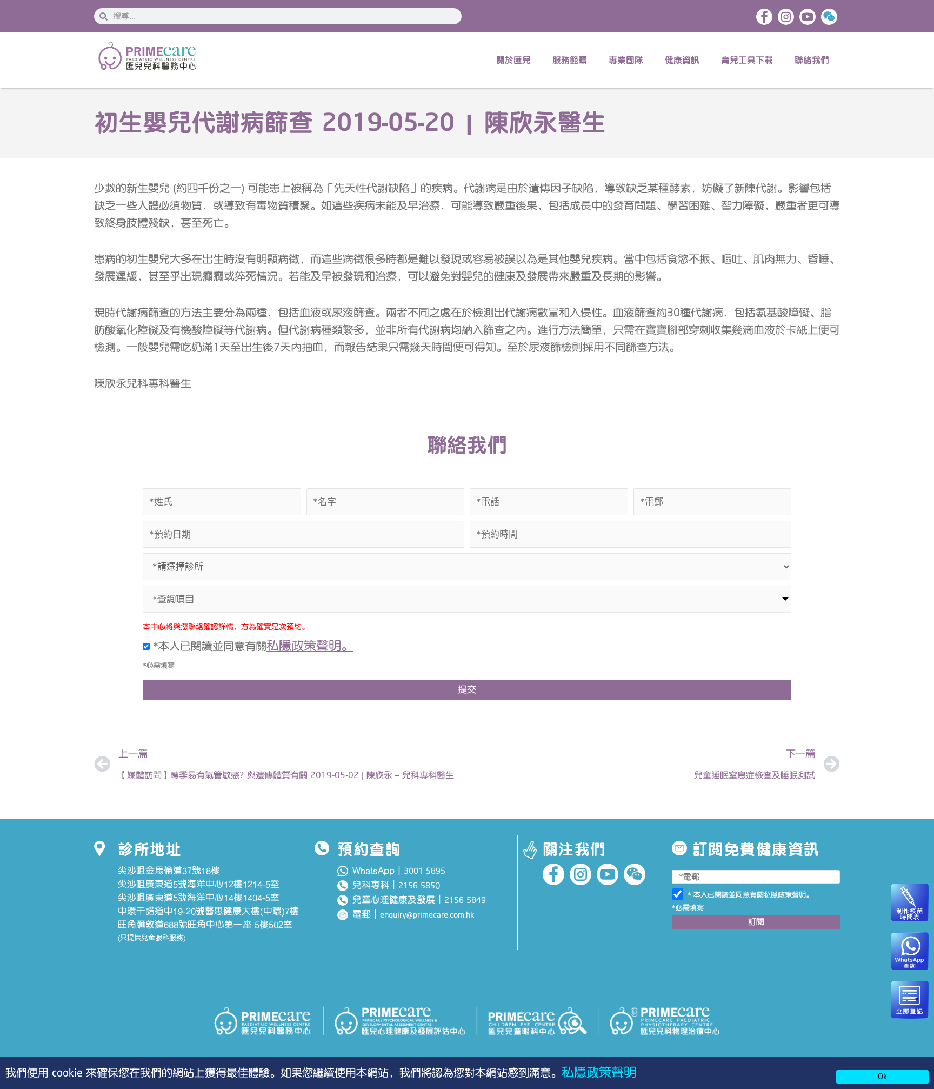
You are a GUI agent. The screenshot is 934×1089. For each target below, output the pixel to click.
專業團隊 (626, 60)
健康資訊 (682, 60)
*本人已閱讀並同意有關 (251, 646)
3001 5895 (424, 871)
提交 (467, 689)
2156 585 (416, 886)
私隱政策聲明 (599, 1072)
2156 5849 (465, 900)
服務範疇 (569, 60)
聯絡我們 (812, 60)
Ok (882, 1076)
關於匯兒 (513, 60)
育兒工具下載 (747, 60)
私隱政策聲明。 (309, 646)
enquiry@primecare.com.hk (427, 915)
